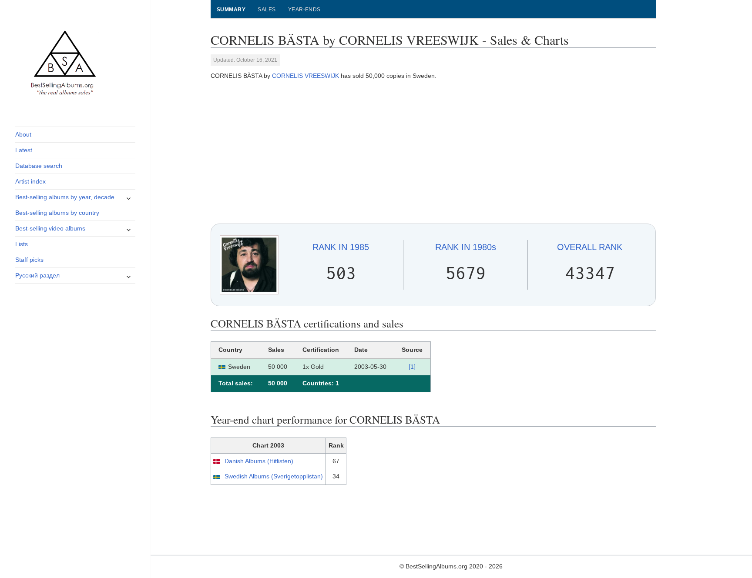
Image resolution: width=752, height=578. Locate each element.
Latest (23, 150)
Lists (21, 244)
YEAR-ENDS (304, 10)
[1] (412, 366)
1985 (340, 247)
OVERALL (589, 247)
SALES (266, 10)
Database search (38, 165)
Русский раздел (37, 275)
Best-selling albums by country (57, 212)
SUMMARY (231, 10)
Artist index (30, 181)
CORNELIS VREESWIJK (305, 75)
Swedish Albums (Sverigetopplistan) (274, 476)
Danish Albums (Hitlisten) (259, 461)
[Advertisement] (433, 152)
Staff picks (29, 259)
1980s (465, 247)
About (23, 134)
